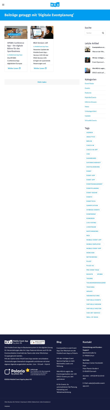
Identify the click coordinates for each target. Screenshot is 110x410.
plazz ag (90, 265)
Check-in (90, 145)
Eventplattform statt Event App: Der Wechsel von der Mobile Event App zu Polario (99, 47)
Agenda (89, 132)
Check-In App (92, 150)
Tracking (90, 287)
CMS (88, 154)
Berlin (89, 141)
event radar (91, 193)
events (89, 197)
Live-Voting (91, 223)
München (90, 253)
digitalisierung (93, 167)
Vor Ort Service (93, 313)
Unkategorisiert (91, 111)
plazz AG (28, 379)
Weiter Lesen (13, 68)
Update (87, 116)
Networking (91, 257)
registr (89, 274)
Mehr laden (42, 82)
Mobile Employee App (93, 244)
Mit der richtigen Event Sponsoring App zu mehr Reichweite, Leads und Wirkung (99, 58)
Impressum (24, 402)
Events (87, 88)
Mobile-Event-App (93, 240)
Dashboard (91, 158)
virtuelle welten (93, 308)
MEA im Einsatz (90, 102)
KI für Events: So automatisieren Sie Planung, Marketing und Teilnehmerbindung (67, 388)
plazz (88, 261)
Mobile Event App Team (15, 55)
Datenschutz (35, 402)
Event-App (90, 175)
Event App (90, 180)
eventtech (90, 201)
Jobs (41, 402)
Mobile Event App (93, 248)
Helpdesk (7, 406)
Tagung (89, 278)
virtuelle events (93, 300)
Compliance (46, 402)
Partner (17, 402)
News (87, 107)
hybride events (93, 210)
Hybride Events (90, 97)
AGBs (29, 402)
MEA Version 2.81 (40, 43)
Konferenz (91, 214)
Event (88, 171)
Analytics (90, 137)
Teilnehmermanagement (96, 283)
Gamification (92, 205)
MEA (88, 235)
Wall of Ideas (92, 317)
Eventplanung (92, 188)
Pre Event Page (92, 270)
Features (88, 93)
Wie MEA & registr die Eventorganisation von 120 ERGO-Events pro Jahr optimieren (99, 68)
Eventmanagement (94, 184)
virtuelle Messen (93, 304)
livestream (91, 227)
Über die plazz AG (10, 402)
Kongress (90, 218)
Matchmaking (92, 231)
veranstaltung (93, 296)
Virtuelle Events (91, 120)
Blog (59, 342)
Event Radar (89, 83)
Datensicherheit (93, 162)
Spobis (100, 274)
